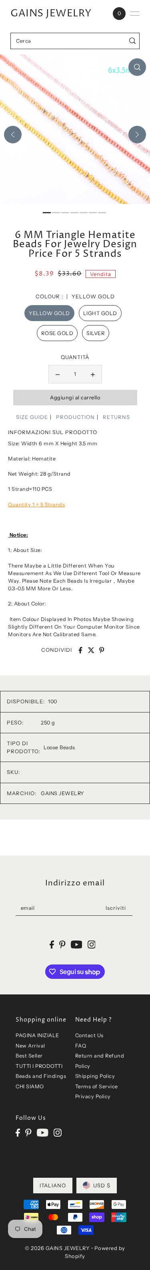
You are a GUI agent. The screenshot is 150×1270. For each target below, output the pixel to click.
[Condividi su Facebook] (80, 650)
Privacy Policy (93, 1096)
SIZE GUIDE (32, 417)
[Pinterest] (28, 1133)
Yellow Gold (49, 313)
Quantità (75, 357)
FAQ (80, 1046)
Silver (95, 333)
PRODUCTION (75, 417)
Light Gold (100, 313)
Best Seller (29, 1056)
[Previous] (13, 134)
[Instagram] (58, 1133)
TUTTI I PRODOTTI (39, 1066)
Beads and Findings (41, 1076)
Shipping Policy (95, 1076)
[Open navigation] (135, 13)
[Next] (137, 134)
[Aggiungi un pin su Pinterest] (101, 650)
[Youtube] (42, 1133)
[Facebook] (18, 1133)
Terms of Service (96, 1086)
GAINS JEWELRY (51, 14)
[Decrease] (57, 374)
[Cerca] (132, 41)
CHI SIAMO (30, 1086)
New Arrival (30, 1046)
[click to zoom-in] (137, 67)
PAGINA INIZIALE (37, 1035)
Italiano (53, 1185)
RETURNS (116, 417)
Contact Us (89, 1035)
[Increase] (93, 374)
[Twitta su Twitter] (91, 650)
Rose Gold (57, 333)
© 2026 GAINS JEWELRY (57, 1248)
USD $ (101, 1185)
